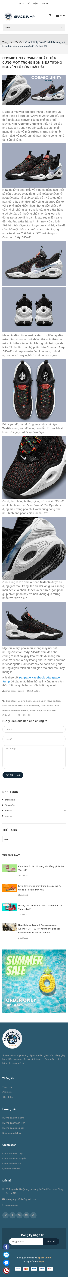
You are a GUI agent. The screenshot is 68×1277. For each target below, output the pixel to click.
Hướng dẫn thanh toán (13, 1123)
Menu (8, 27)
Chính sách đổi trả (11, 1163)
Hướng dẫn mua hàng (13, 1117)
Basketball (11, 701)
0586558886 (12, 1205)
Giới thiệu (32, 3)
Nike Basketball (31, 705)
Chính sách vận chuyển (14, 1158)
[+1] (29, 715)
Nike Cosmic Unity (49, 705)
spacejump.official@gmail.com (21, 1199)
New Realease (9, 705)
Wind (54, 710)
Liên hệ (45, 3)
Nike (20, 705)
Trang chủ (10, 799)
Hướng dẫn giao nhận (13, 1128)
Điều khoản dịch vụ (12, 1133)
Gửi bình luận (13, 775)
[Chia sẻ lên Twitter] (19, 715)
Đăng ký (51, 1241)
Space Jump (35, 710)
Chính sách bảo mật (12, 1153)
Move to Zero (53, 701)
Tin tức (8, 810)
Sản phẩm (10, 805)
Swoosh (47, 710)
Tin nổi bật (11, 855)
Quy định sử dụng (11, 1168)
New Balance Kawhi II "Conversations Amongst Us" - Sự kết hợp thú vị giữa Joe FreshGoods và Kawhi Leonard (39, 929)
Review (5, 710)
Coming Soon (24, 701)
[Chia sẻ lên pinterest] (24, 715)
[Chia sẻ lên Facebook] (14, 715)
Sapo (41, 1261)
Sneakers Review (19, 710)
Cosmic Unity (39, 701)
